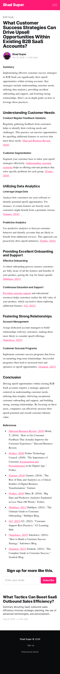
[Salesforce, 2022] (12, 340)
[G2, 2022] (29, 305)
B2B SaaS (8, 17)
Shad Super (13, 4)
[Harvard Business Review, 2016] (26, 431)
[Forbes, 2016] (47, 240)
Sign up (30, 645)
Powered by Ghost (30, 652)
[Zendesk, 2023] (47, 366)
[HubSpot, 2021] (12, 279)
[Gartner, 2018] (11, 214)
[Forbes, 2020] (16, 453)
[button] (54, 5)
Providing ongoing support (17, 293)
